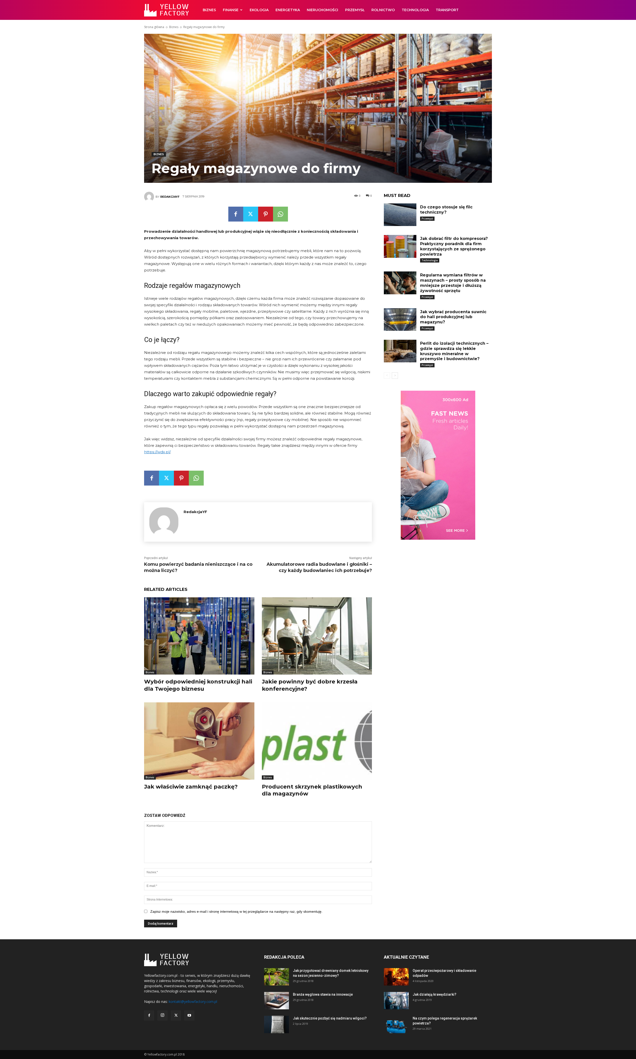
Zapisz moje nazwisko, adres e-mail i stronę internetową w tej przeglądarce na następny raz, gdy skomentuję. (236, 911)
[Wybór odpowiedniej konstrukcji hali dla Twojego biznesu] (199, 636)
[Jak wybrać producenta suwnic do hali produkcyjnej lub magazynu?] (400, 319)
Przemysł (354, 10)
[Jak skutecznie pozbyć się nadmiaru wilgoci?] (276, 1024)
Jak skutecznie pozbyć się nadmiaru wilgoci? (330, 1018)
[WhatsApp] (280, 214)
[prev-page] (387, 375)
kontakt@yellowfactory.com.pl (193, 1001)
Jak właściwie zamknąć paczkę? (191, 786)
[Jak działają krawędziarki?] (396, 1000)
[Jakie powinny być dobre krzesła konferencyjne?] (317, 636)
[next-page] (395, 375)
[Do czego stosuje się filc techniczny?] (400, 214)
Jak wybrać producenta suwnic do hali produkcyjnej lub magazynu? (453, 317)
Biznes (209, 10)
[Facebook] (235, 214)
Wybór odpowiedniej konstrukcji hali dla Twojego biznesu (198, 685)
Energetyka (288, 10)
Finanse (230, 10)
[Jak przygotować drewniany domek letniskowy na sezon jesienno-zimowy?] (276, 976)
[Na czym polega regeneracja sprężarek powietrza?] (396, 1024)
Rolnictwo (383, 10)
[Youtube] (189, 1016)
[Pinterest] (265, 214)
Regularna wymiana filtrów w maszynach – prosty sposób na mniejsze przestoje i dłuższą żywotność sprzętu (453, 283)
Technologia (415, 10)
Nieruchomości (322, 10)
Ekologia (259, 10)
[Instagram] (162, 1016)
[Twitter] (250, 214)
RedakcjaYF (169, 196)
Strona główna (154, 27)
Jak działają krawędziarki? (434, 994)
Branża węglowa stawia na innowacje (323, 994)
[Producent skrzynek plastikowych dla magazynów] (317, 741)
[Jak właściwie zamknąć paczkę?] (199, 741)
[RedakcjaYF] (150, 197)
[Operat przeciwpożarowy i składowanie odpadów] (396, 976)
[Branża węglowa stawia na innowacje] (276, 1000)
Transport (447, 10)
